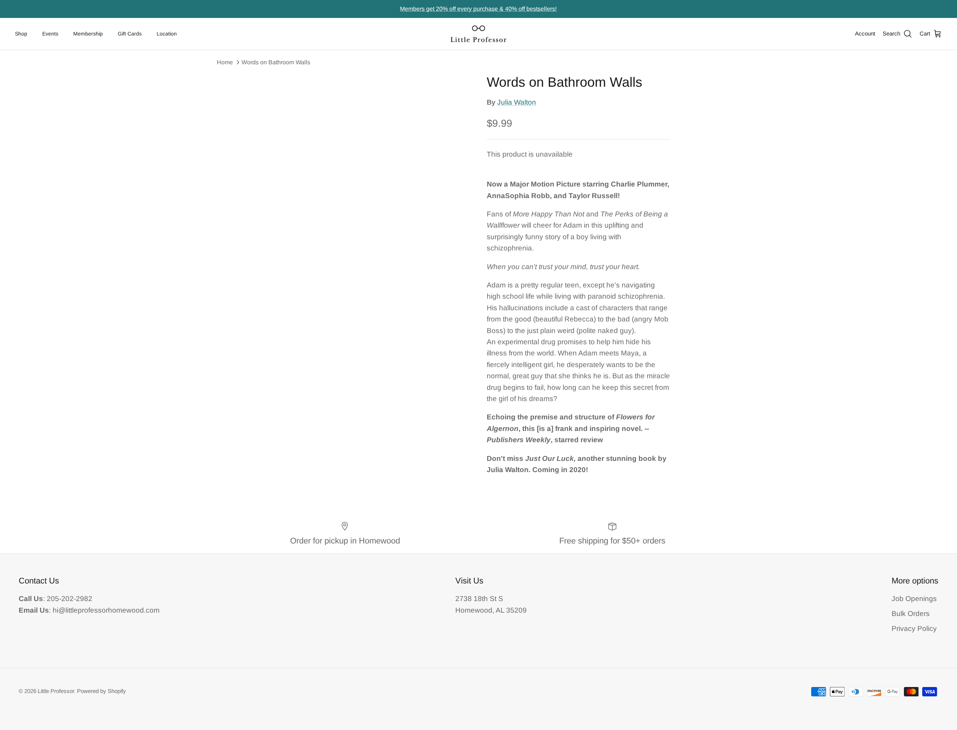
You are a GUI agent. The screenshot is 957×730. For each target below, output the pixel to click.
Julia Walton (516, 102)
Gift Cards (130, 34)
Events (50, 34)
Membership (88, 34)
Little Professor (56, 691)
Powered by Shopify (101, 691)
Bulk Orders (911, 613)
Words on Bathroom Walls (275, 62)
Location (167, 34)
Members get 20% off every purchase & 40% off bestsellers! (478, 9)
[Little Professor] (478, 33)
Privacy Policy (914, 628)
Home (225, 62)
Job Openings (914, 599)
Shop (21, 34)
